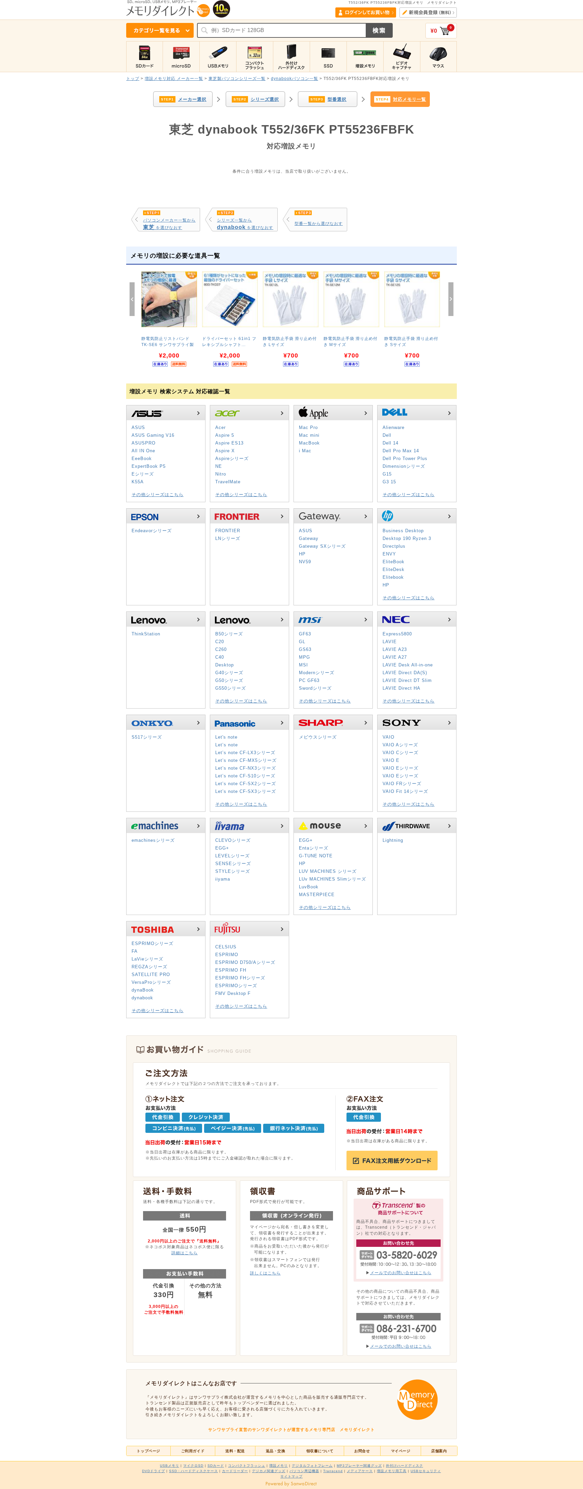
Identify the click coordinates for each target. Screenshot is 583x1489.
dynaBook (143, 990)
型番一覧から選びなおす (319, 223)
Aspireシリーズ (232, 458)
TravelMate (228, 481)
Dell (387, 435)
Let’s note (226, 744)
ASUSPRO (144, 443)
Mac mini (309, 435)
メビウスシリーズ (318, 737)
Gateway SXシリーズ (322, 546)
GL (302, 641)
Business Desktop (403, 530)
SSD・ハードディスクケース (193, 1471)
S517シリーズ (147, 737)
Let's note (226, 737)
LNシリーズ (227, 538)
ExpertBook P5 (149, 466)
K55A (138, 481)
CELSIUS (226, 946)
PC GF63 (309, 680)
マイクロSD (193, 1465)
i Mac (305, 450)
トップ (132, 78)
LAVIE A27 (395, 657)
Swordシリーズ (315, 688)
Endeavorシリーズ (152, 530)
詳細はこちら (184, 1253)
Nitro (220, 474)
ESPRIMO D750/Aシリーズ (245, 962)
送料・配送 (235, 1451)
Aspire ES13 (229, 443)
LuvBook (308, 886)
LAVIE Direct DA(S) (405, 672)
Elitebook (393, 577)
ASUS (138, 427)
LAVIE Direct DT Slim (407, 680)
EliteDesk (394, 569)
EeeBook (142, 458)
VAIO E (391, 760)
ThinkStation (146, 633)
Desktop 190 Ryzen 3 (407, 538)
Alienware (394, 427)
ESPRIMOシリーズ (152, 943)
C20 (219, 641)
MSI (303, 664)
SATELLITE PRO (151, 974)
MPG (304, 657)
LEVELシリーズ (232, 855)
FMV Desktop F (233, 993)
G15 (387, 474)
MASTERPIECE (317, 894)
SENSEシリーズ (233, 863)
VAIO (388, 737)
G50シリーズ (229, 680)
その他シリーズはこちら (158, 494)
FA (135, 951)
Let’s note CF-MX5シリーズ (246, 760)
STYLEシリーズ (232, 871)
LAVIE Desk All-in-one (408, 664)
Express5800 (397, 633)
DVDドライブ (153, 1471)
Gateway (308, 538)
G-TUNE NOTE (316, 855)
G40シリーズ (229, 672)
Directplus (394, 546)
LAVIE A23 (395, 649)
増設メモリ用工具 (392, 1471)
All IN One (143, 450)
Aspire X (225, 450)
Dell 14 (390, 443)
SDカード (215, 1465)
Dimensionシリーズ (404, 466)
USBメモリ (169, 1465)
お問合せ (362, 1451)
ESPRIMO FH (230, 970)
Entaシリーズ (313, 848)
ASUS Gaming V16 (153, 435)
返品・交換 (275, 1451)
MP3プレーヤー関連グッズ (359, 1465)
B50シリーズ (229, 633)
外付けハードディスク (404, 1465)
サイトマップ (291, 1476)
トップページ (148, 1451)
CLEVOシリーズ (233, 840)
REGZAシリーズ (149, 966)
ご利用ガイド (192, 1451)
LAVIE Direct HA (401, 688)
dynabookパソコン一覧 (294, 78)
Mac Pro (308, 427)
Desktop (224, 664)
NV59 (305, 561)
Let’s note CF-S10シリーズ (245, 775)
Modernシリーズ (316, 672)
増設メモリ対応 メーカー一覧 (174, 78)
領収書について (320, 1451)
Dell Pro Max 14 (401, 450)
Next (450, 299)
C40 (219, 657)
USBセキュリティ (426, 1471)
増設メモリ (278, 1465)
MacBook (309, 443)
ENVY (389, 553)
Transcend (333, 1471)
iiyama (222, 879)
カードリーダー (235, 1471)
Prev (132, 299)
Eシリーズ (143, 474)
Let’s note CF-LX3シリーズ (245, 752)
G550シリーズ (230, 688)
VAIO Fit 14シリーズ (405, 791)
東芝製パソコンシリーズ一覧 (237, 78)
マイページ (401, 1451)
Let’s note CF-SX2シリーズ (245, 783)
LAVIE (390, 641)
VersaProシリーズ (151, 982)
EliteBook (394, 561)
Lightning (393, 840)
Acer (220, 427)
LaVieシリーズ (147, 959)
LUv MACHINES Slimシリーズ (332, 879)
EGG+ (222, 848)
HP (302, 553)
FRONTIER (227, 530)
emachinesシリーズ (153, 840)
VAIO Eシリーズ (400, 768)
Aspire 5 (224, 435)
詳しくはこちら (265, 1273)
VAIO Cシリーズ (400, 752)
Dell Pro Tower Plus (405, 458)
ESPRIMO (226, 954)
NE (218, 466)
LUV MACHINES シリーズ (328, 871)
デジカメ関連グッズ (268, 1471)
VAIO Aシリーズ (400, 744)
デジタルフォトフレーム (312, 1465)
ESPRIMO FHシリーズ (240, 977)
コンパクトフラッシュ (246, 1465)
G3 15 (389, 481)
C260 (221, 649)
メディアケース (360, 1471)
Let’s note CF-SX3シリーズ (245, 791)
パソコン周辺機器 (304, 1471)
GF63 (305, 633)
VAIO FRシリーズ (402, 783)
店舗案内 (439, 1451)
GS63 (305, 649)
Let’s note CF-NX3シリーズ (245, 768)
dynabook (142, 997)
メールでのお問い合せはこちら (401, 1272)
